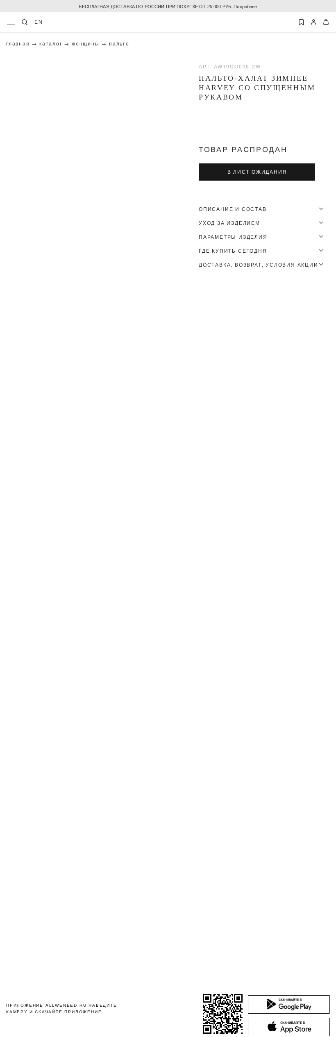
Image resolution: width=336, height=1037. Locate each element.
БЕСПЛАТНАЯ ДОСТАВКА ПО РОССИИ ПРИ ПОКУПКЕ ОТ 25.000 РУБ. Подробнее (168, 6)
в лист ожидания (257, 172)
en (38, 21)
